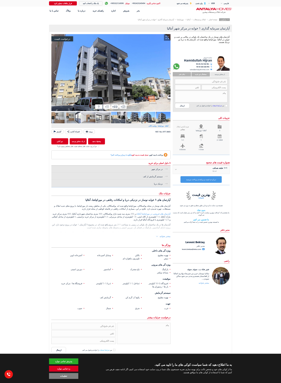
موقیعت (167, 278)
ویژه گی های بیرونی (161, 264)
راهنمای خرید (98, 10)
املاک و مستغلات (199, 19)
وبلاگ (68, 10)
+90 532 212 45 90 (202, 64)
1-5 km (201, 149)
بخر (138, 10)
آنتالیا (188, 19)
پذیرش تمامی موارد (63, 361)
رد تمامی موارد (63, 368)
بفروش (126, 10)
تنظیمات (63, 376)
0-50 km (183, 149)
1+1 (182, 140)
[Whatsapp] (176, 69)
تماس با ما (54, 10)
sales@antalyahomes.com (199, 69)
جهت (168, 303)
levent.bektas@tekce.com (191, 249)
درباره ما (81, 10)
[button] (55, 72)
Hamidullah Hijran (198, 60)
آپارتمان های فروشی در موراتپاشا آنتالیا (154, 213)
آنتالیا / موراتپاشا (201, 130)
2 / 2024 (220, 140)
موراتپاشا (180, 19)
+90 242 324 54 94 (203, 67)
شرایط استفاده (217, 106)
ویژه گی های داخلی (161, 250)
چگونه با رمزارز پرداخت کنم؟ (121, 155)
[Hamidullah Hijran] (221, 70)
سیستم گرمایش (163, 292)
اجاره (113, 10)
